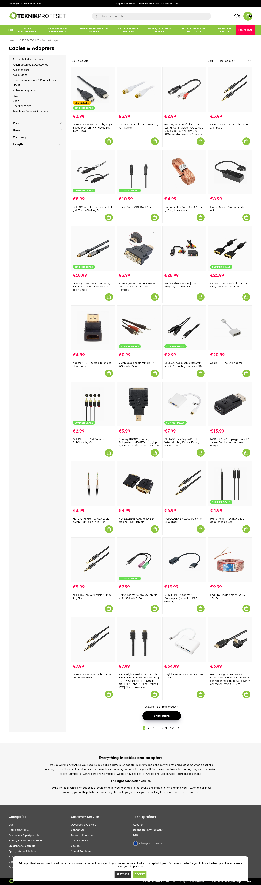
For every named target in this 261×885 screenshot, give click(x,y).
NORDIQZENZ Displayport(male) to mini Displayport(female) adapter (229, 442)
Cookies (76, 846)
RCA (15, 95)
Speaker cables (22, 106)
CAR (11, 824)
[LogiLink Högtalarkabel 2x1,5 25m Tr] (230, 560)
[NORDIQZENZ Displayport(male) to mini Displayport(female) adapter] (230, 404)
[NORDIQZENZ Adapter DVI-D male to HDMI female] (138, 483)
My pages (14, 3)
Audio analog (21, 69)
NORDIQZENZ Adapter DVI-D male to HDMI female (136, 520)
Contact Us (77, 830)
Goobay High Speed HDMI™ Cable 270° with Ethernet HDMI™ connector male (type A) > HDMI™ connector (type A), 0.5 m (230, 679)
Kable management (24, 90)
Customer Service (31, 3)
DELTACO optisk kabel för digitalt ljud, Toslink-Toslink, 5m (92, 208)
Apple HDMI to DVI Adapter (226, 363)
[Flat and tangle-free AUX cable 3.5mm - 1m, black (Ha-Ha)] (93, 483)
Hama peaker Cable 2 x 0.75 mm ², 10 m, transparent (183, 208)
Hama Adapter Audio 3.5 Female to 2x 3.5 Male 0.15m (138, 596)
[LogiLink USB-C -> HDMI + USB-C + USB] (184, 639)
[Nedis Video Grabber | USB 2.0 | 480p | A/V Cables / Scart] (184, 248)
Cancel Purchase (81, 851)
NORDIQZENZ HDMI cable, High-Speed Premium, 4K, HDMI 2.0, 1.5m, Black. (92, 127)
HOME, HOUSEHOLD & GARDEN (25, 840)
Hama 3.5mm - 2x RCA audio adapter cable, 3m (227, 520)
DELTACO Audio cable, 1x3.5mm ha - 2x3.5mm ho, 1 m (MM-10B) (183, 364)
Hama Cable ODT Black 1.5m (136, 207)
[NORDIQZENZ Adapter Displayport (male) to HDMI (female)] (184, 560)
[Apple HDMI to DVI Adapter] (230, 328)
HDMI (16, 85)
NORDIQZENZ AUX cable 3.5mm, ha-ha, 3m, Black (92, 676)
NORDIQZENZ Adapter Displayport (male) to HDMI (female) (180, 598)
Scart (16, 100)
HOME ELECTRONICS (28, 40)
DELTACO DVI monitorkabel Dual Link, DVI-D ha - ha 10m (229, 285)
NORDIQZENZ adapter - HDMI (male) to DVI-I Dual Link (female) (137, 286)
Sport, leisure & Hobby (22, 851)
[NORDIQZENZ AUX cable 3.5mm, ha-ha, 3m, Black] (93, 639)
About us (138, 824)
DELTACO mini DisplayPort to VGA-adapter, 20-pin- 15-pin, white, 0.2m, (181, 442)
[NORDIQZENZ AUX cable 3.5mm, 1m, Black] (93, 560)
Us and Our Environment (147, 830)
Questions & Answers (83, 824)
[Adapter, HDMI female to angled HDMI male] (93, 328)
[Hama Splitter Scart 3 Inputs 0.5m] (230, 172)
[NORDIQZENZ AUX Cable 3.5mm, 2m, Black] (230, 89)
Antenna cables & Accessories (30, 64)
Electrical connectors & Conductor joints (36, 80)
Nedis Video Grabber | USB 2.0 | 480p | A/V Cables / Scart (183, 285)
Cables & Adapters (51, 40)
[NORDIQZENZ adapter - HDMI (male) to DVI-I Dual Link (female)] (138, 248)
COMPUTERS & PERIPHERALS (24, 835)
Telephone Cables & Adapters (30, 111)
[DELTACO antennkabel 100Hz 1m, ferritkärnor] (138, 89)
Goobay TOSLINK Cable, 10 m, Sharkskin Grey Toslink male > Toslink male (91, 286)
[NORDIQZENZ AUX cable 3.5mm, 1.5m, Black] (184, 483)
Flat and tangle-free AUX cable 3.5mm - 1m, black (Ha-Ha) (91, 520)
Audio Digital (20, 75)
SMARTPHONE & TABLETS (22, 846)
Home (12, 40)
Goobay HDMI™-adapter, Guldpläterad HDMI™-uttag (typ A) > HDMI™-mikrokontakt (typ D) (139, 442)
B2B (135, 835)
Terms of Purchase (82, 835)
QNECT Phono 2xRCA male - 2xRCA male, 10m (89, 441)
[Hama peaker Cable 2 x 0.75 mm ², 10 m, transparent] (184, 172)
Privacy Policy (79, 840)
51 (165, 727)
